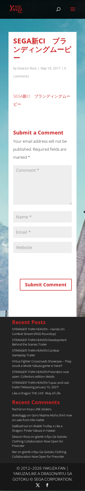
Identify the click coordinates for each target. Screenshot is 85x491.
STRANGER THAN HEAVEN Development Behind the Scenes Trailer (39, 342)
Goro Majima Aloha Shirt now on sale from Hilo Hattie (42, 417)
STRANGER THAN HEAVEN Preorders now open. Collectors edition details (40, 374)
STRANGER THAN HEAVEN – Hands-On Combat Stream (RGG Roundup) (38, 331)
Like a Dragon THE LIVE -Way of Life (36, 393)
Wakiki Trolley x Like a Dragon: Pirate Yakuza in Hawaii (37, 428)
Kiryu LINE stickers (39, 409)
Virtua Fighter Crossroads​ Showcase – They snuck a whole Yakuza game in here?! (41, 363)
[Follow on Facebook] (47, 485)
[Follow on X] (38, 485)
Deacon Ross (27, 68)
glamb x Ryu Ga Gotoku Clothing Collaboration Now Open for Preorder (39, 441)
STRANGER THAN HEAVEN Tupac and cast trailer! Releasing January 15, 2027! (40, 384)
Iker (14, 452)
